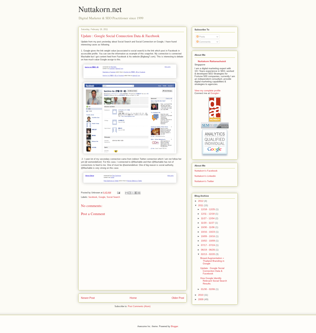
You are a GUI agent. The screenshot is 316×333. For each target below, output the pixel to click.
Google (102, 197)
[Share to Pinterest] (139, 193)
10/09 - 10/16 (208, 236)
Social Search (113, 197)
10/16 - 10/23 (208, 231)
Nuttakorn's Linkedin (205, 176)
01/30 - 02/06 (208, 289)
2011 (201, 205)
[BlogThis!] (129, 193)
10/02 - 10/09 (208, 240)
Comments (204, 41)
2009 (201, 299)
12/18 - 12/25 (208, 209)
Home (133, 298)
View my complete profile (208, 90)
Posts (201, 36)
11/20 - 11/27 (208, 222)
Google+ (215, 93)
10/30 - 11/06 (208, 227)
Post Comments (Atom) (139, 306)
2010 (201, 295)
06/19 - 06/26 (208, 249)
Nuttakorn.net (100, 9)
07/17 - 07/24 (208, 245)
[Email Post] (118, 192)
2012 (201, 201)
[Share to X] (132, 193)
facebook (93, 197)
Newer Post (88, 298)
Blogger (174, 326)
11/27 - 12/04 (208, 218)
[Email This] (126, 193)
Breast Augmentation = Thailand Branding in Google (212, 261)
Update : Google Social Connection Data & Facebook (212, 271)
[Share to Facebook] (136, 193)
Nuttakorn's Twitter (204, 181)
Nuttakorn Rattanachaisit (212, 61)
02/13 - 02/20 (208, 254)
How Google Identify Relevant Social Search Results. (213, 281)
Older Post (178, 298)
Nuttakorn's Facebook (206, 170)
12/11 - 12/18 (208, 213)
